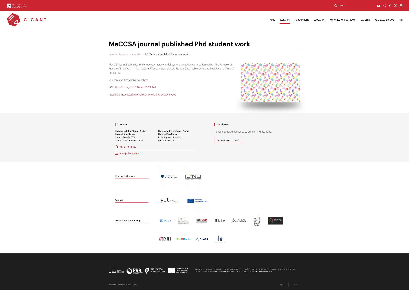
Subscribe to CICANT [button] (228, 140)
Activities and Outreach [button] (343, 20)
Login (281, 284)
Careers (365, 20)
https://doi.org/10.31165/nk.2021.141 (135, 87)
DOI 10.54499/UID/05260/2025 (227, 272)
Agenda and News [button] (384, 20)
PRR (401, 20)
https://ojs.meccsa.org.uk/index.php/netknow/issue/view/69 (142, 94)
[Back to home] (26, 20)
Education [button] (319, 20)
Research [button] (285, 20)
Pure (295, 284)
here (145, 80)
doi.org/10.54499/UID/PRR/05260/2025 (256, 272)
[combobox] (353, 5)
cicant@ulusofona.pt (129, 153)
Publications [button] (302, 20)
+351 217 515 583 (127, 146)
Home (272, 20)
